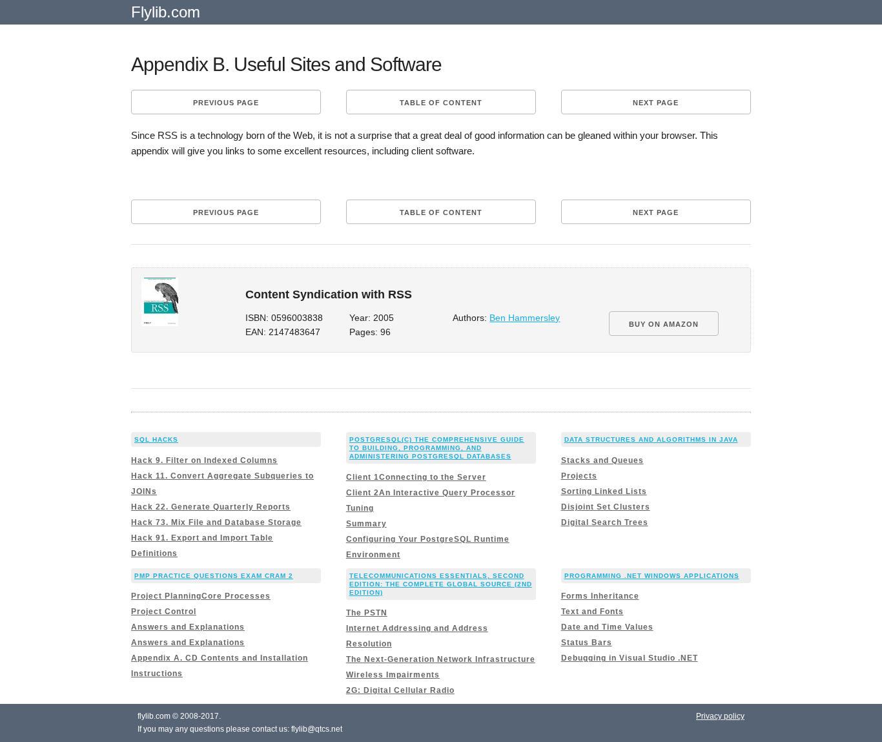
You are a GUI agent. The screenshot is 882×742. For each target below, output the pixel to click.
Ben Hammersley (524, 318)
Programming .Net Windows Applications (651, 575)
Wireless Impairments (393, 674)
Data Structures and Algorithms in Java (651, 439)
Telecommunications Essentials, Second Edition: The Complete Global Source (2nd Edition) (440, 584)
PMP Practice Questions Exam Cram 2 (213, 575)
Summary (366, 523)
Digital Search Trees (604, 522)
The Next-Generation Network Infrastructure (440, 659)
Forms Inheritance (600, 596)
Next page (656, 103)
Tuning (360, 508)
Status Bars (586, 642)
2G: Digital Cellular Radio (400, 690)
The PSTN (366, 612)
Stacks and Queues (602, 460)
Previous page (226, 103)
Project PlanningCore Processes (201, 596)
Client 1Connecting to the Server (416, 477)
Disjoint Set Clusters (605, 506)
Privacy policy (720, 716)
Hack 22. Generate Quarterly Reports (211, 506)
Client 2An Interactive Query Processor (430, 492)
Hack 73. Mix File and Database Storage (216, 522)
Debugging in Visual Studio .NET (629, 658)
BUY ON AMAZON (664, 324)
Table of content (441, 103)
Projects (579, 475)
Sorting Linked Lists (604, 491)
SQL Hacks (156, 439)
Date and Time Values (607, 627)
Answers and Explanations (188, 627)
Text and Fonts (592, 611)
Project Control (163, 611)
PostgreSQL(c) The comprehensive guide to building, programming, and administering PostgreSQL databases (436, 448)
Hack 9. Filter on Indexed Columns (204, 460)
